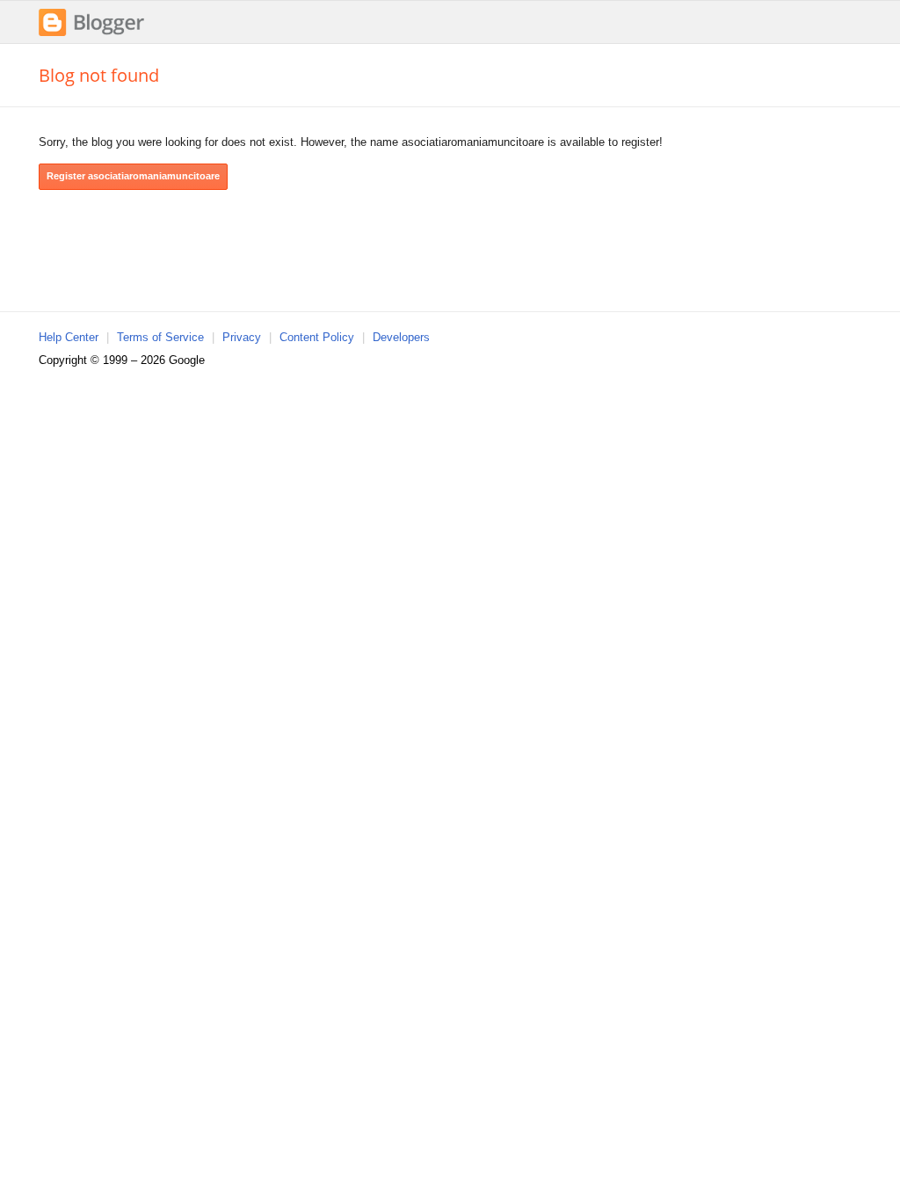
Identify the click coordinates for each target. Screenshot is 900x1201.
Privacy (241, 337)
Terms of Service (160, 337)
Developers (401, 337)
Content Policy (316, 337)
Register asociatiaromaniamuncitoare (133, 176)
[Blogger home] (91, 33)
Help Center (68, 337)
